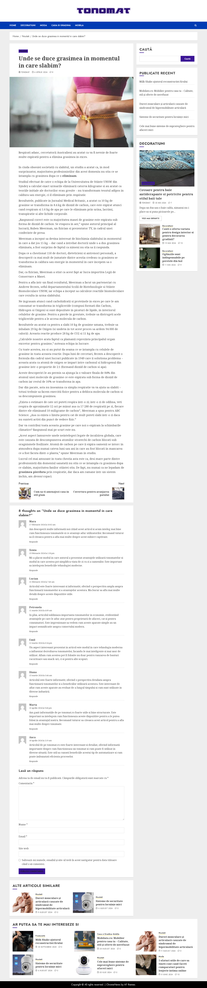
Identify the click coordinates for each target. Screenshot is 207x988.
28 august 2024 (107, 949)
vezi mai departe (150, 218)
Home (13, 25)
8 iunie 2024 (167, 974)
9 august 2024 (45, 912)
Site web (24, 848)
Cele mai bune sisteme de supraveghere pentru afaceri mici (113, 965)
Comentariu (26, 783)
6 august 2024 (105, 908)
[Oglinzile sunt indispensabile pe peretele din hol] (149, 258)
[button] (195, 25)
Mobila (79, 25)
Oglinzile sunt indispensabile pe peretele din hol (173, 258)
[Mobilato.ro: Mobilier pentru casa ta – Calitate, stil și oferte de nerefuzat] (84, 941)
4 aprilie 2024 (40, 72)
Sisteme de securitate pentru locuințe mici (109, 902)
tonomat (25, 72)
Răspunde (33, 541)
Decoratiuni (28, 25)
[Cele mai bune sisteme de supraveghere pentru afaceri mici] (84, 965)
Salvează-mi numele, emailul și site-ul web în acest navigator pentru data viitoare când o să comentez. (69, 862)
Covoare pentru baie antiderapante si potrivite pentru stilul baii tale (166, 194)
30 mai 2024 (160, 203)
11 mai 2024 (170, 265)
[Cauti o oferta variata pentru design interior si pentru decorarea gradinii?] (149, 234)
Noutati (23, 51)
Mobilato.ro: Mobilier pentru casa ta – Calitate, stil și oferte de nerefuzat (113, 941)
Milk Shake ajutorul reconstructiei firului (163, 81)
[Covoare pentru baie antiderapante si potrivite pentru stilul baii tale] (166, 168)
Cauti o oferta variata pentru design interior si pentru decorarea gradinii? (178, 234)
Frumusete (40, 936)
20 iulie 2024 (106, 972)
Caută (145, 49)
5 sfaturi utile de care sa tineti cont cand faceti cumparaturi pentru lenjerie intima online (174, 965)
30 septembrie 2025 (47, 947)
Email (23, 836)
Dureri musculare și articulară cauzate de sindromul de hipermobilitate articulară (52, 903)
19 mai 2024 (170, 243)
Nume (23, 824)
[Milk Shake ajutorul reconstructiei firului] (23, 941)
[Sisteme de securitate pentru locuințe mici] (83, 902)
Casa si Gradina (61, 25)
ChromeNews (113, 984)
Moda (43, 25)
